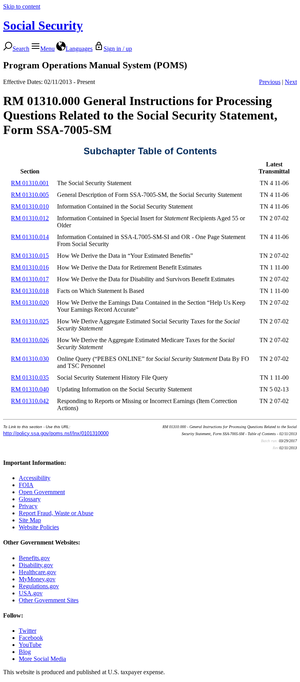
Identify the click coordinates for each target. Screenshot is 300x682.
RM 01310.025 (30, 321)
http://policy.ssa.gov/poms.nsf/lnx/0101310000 (56, 433)
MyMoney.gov (37, 579)
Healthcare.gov (37, 572)
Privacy (28, 506)
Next (291, 82)
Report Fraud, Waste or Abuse (56, 513)
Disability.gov (36, 565)
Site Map (30, 520)
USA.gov (31, 593)
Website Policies (39, 527)
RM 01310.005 (30, 194)
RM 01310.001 (30, 183)
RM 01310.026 (30, 340)
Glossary (30, 499)
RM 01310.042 (30, 401)
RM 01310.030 (30, 358)
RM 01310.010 (30, 206)
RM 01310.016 (30, 267)
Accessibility (34, 478)
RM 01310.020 (30, 302)
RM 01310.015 (30, 255)
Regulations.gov (39, 586)
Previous (269, 82)
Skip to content (21, 6)
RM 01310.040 (30, 389)
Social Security (43, 25)
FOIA (26, 485)
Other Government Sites (49, 600)
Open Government (42, 492)
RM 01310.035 (30, 377)
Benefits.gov (34, 558)
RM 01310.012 (30, 218)
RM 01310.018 (30, 290)
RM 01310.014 (30, 237)
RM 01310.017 (30, 279)
